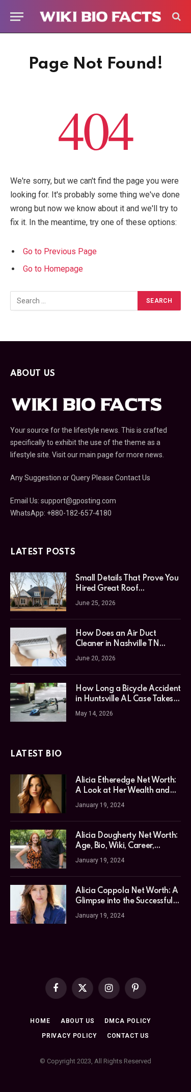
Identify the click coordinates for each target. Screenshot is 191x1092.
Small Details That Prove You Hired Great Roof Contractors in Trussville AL (126, 588)
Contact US (128, 1035)
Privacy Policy (69, 1035)
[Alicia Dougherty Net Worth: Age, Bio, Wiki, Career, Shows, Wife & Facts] (38, 849)
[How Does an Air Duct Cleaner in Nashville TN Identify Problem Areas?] (38, 647)
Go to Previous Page (60, 251)
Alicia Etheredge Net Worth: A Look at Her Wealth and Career (125, 790)
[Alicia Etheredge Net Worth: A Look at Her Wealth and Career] (38, 793)
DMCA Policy (127, 1020)
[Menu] (16, 16)
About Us (78, 1020)
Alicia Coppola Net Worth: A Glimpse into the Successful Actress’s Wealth (126, 901)
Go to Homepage (53, 269)
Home (40, 1020)
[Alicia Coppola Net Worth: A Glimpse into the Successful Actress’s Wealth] (38, 904)
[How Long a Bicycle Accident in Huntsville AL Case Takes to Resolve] (38, 702)
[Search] (175, 16)
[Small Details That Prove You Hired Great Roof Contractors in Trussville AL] (38, 591)
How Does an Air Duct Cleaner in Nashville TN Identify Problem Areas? (119, 644)
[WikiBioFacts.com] (100, 16)
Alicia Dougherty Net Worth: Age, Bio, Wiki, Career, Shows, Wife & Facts (126, 846)
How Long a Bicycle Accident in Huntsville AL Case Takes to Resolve (128, 699)
